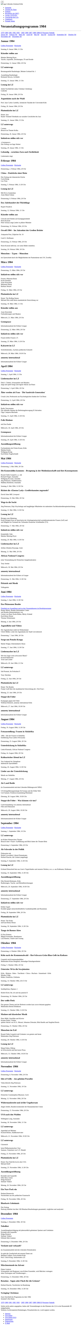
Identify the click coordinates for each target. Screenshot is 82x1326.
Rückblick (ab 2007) (12, 13)
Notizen (7, 11)
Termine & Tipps (11, 9)
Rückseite (17, 46)
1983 (18, 33)
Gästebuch (8, 19)
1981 (10, 33)
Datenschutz (9, 1321)
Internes (7, 1314)
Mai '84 (36, 35)
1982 (14, 33)
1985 (22, 33)
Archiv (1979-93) (11, 15)
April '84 (29, 35)
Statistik (51, 33)
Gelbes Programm (7, 46)
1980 (6, 33)
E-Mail (7, 1323)
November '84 (5, 36)
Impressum (8, 1319)
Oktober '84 (72, 35)
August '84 (51, 35)
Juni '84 (43, 35)
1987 (30, 33)
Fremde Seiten (10, 21)
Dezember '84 (17, 36)
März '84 (22, 35)
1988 (34, 33)
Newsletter (8, 1315)
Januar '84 (4, 35)
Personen (45, 33)
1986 (26, 33)
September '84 (61, 35)
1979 (2, 33)
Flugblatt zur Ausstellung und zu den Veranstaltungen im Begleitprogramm (26, 608)
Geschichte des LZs (11, 17)
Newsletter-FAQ (10, 1317)
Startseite (8, 8)
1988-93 (39, 33)
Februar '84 (13, 35)
